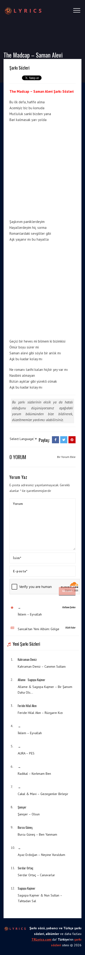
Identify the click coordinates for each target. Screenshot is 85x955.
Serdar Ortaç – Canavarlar (36, 875)
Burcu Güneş (25, 827)
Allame (22, 679)
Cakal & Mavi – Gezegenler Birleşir (43, 794)
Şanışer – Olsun (29, 814)
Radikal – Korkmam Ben (34, 773)
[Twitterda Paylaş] (63, 440)
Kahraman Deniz (27, 659)
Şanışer (22, 807)
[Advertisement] (42, 169)
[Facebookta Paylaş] (55, 440)
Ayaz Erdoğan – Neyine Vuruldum (41, 855)
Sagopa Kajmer (36, 679)
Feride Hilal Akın (27, 705)
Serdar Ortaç (25, 868)
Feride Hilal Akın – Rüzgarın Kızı (40, 713)
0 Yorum (17, 457)
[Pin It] (72, 440)
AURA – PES (26, 753)
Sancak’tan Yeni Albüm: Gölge (38, 629)
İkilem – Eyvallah (30, 614)
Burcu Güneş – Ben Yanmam (37, 834)
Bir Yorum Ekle (66, 457)
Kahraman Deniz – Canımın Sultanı (42, 666)
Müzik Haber (70, 627)
